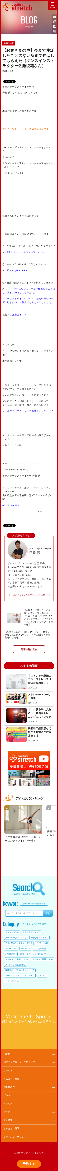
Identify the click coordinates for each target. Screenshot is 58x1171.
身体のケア (25, 948)
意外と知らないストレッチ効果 (18, 943)
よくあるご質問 (11, 1128)
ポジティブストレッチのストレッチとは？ (30, 411)
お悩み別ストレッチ (31, 932)
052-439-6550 (10, 505)
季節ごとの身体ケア (39, 938)
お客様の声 (9, 43)
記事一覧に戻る (29, 649)
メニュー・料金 (11, 1078)
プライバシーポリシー (15, 1136)
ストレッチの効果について (17, 959)
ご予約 (7, 1112)
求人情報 (8, 1120)
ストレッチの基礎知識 (15, 965)
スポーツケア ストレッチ (16, 938)
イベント (42, 975)
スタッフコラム (12, 932)
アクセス (8, 1103)
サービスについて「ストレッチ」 (19, 975)
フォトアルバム (12, 981)
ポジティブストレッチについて (32, 954)
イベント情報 (42, 943)
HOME (7, 1054)
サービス (8, 1070)
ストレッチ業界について (43, 959)
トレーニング (11, 948)
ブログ (7, 1095)
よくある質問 (40, 948)
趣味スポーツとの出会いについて (19, 970)
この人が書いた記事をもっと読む (29, 595)
